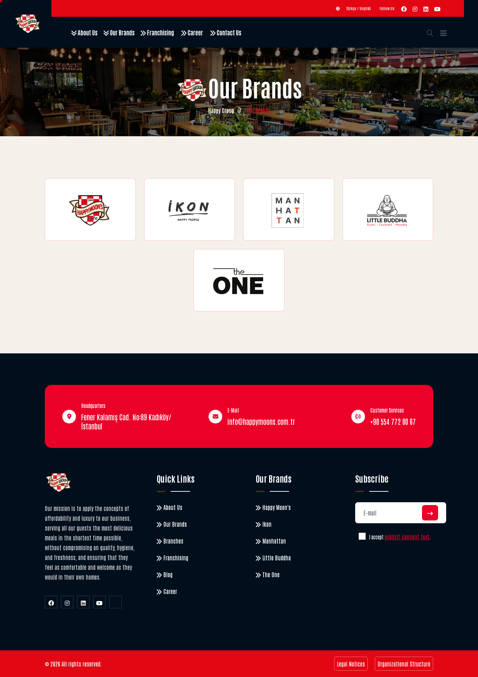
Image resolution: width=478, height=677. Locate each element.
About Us (87, 32)
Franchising (160, 32)
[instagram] (415, 8)
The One (271, 574)
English (365, 8)
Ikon (267, 523)
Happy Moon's (276, 507)
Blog (168, 574)
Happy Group (221, 110)
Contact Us (228, 32)
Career (195, 32)
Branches (173, 540)
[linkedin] (425, 8)
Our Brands (122, 32)
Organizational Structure (404, 663)
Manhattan (274, 540)
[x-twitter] (115, 602)
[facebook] (404, 8)
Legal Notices (351, 663)
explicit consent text (407, 536)
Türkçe (351, 8)
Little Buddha (276, 557)
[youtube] (437, 8)
